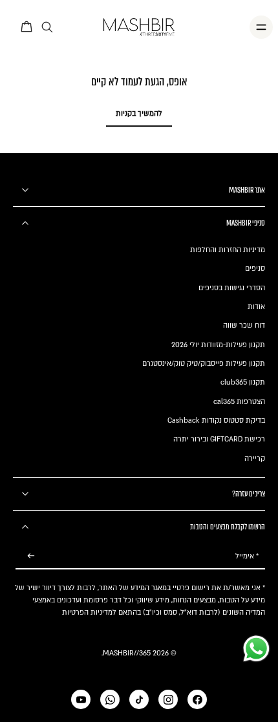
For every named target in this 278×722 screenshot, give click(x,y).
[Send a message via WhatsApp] (256, 648)
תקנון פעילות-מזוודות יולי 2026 (218, 345)
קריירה (254, 458)
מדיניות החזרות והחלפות (227, 250)
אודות (256, 307)
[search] (47, 27)
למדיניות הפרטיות (89, 612)
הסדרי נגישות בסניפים (231, 288)
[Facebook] (197, 699)
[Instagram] (168, 699)
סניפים (255, 268)
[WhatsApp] (110, 699)
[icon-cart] (27, 27)
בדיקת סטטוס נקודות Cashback (216, 420)
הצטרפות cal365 (239, 402)
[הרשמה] (31, 556)
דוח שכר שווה (244, 325)
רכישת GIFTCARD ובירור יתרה (219, 439)
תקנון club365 (242, 382)
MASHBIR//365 (127, 653)
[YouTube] (81, 699)
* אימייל (247, 556)
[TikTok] (139, 699)
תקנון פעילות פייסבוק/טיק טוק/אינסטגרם (203, 363)
